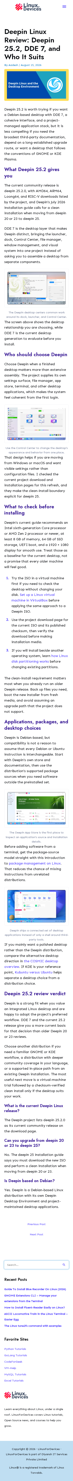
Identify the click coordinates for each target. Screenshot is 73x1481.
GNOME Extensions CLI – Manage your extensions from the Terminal (30, 1298)
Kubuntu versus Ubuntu (34, 972)
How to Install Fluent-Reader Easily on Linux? (34, 1307)
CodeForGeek (13, 1361)
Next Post (36, 1234)
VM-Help (10, 1368)
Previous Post (36, 1224)
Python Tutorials (15, 1349)
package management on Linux (35, 863)
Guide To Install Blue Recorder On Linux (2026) (35, 1289)
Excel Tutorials (14, 1380)
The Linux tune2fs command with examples (33, 1326)
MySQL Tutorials (15, 1374)
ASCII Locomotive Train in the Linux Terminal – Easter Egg (36, 1316)
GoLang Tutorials (15, 1355)
